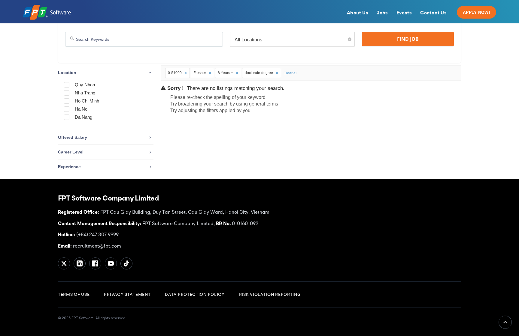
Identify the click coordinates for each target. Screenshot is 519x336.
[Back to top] (505, 322)
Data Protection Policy (194, 295)
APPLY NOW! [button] (476, 12)
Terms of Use (74, 295)
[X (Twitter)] (64, 263)
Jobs (382, 13)
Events (404, 13)
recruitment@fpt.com (96, 246)
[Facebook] (95, 263)
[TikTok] (126, 263)
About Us (357, 13)
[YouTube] (111, 263)
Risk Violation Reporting (270, 295)
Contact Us (433, 13)
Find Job (408, 39)
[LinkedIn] (80, 263)
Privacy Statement (127, 295)
